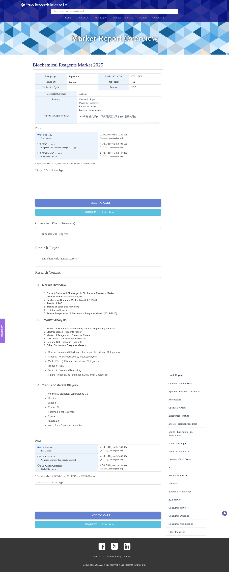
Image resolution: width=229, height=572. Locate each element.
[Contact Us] (185, 5)
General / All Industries (180, 383)
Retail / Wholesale (87, 106)
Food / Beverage (177, 443)
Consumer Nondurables (90, 110)
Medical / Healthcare (89, 103)
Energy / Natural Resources (182, 423)
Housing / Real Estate (179, 459)
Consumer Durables (178, 515)
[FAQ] (180, 5)
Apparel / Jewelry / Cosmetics (184, 391)
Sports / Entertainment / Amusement (180, 434)
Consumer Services (178, 507)
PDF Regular (46, 136)
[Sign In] (196, 5)
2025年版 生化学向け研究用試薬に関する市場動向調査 (107, 116)
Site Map (128, 556)
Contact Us (158, 17)
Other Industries (176, 532)
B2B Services (175, 499)
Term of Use (99, 556)
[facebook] (102, 546)
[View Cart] (191, 5)
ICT (170, 467)
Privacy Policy (114, 556)
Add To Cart (101, 203)
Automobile (174, 399)
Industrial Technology (179, 491)
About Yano (82, 17)
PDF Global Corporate (51, 155)
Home (68, 17)
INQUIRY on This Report (101, 212)
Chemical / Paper (87, 99)
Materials (173, 483)
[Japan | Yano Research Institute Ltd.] (202, 5)
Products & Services (123, 17)
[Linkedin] (127, 546)
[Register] (175, 5)
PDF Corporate (58, 146)
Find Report (101, 17)
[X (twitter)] (114, 546)
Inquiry (2, 331)
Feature (143, 17)
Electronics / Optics (178, 415)
